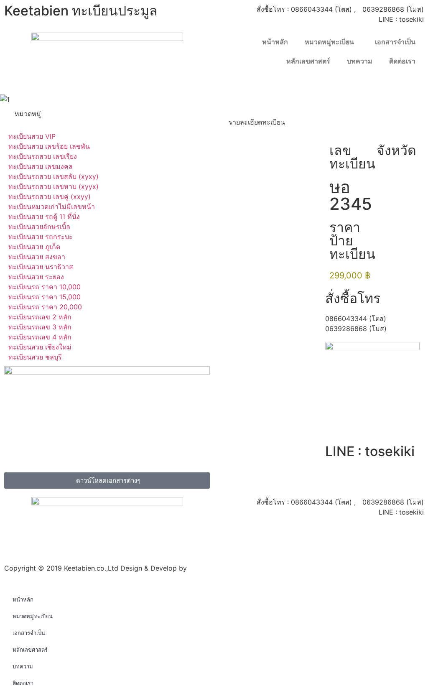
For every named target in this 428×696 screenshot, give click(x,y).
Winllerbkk (205, 568)
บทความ (359, 61)
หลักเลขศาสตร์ (308, 61)
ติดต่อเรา (402, 61)
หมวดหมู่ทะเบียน (329, 42)
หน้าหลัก (275, 42)
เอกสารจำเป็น (395, 42)
